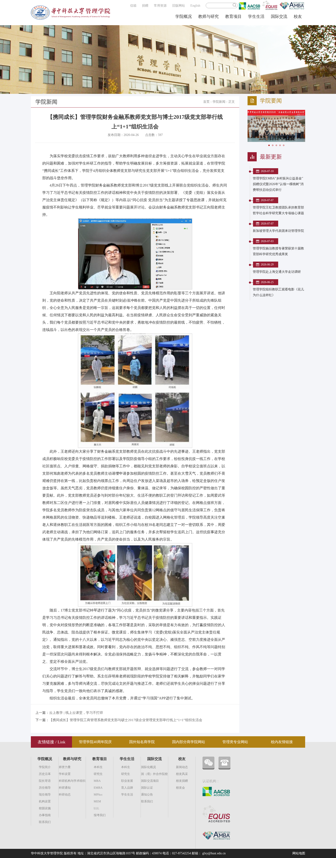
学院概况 (183, 16)
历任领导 (45, 787)
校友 (298, 16)
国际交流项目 (150, 780)
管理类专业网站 (235, 742)
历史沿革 (45, 774)
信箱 (133, 5)
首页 (206, 101)
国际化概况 (148, 767)
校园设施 (45, 808)
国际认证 (147, 787)
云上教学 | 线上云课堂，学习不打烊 (76, 713)
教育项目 (233, 16)
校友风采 (182, 774)
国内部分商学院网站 (188, 742)
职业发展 (127, 780)
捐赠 (145, 5)
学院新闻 (219, 101)
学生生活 (256, 16)
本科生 (98, 767)
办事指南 (45, 815)
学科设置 (65, 774)
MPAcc (98, 794)
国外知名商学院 (142, 742)
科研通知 (65, 787)
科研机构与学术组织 (72, 780)
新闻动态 (182, 767)
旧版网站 (178, 5)
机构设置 (45, 801)
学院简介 (45, 767)
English (195, 5)
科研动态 (65, 794)
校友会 (180, 787)
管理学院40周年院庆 (95, 742)
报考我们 (100, 815)
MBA (97, 780)
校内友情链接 (282, 742)
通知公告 (147, 794)
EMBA (98, 787)
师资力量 (65, 767)
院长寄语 (45, 780)
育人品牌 (127, 787)
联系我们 (45, 822)
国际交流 (279, 16)
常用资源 (160, 5)
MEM (97, 801)
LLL (96, 808)
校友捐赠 (182, 780)
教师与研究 (208, 16)
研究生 (98, 774)
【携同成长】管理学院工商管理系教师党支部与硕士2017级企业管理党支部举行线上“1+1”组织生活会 (125, 720)
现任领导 (45, 794)
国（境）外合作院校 (154, 774)
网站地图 (298, 853)
